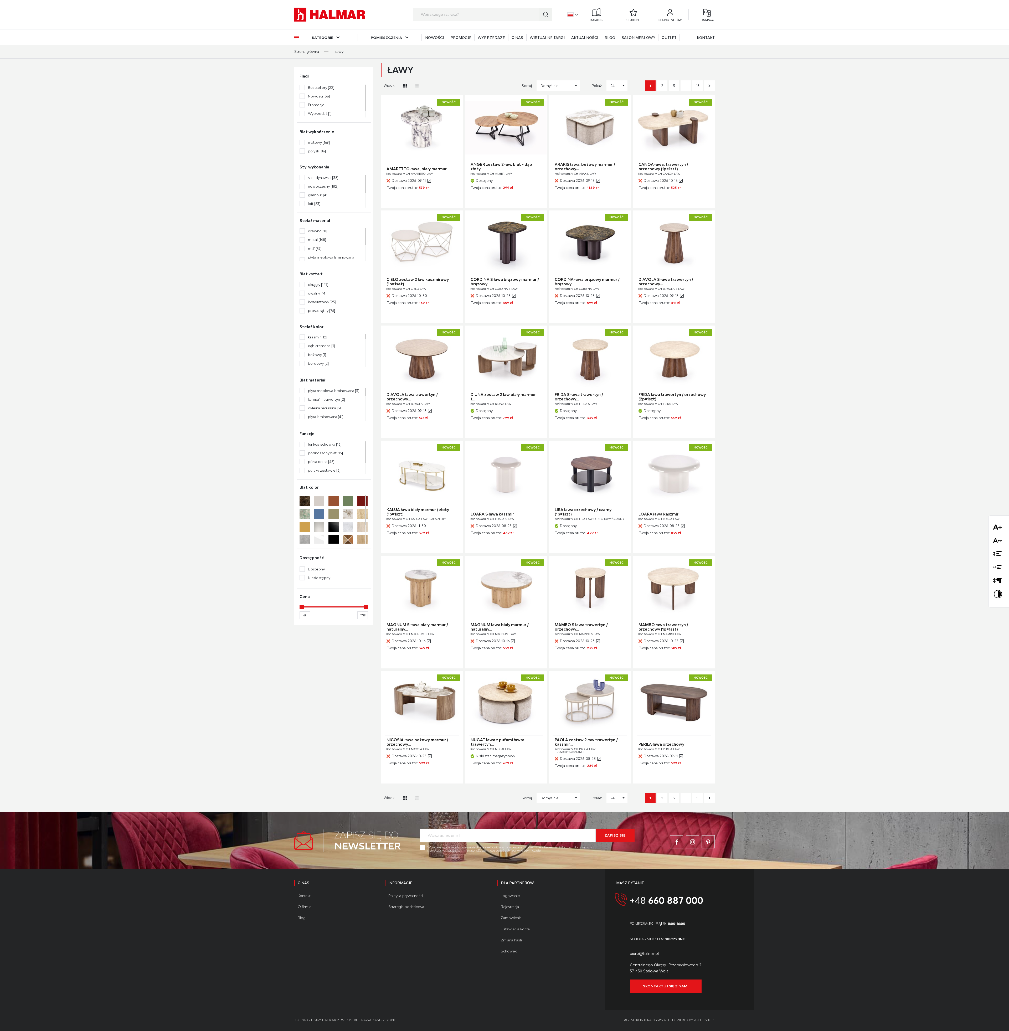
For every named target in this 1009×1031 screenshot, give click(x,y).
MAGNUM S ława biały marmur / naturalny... (417, 627)
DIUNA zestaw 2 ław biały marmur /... (503, 397)
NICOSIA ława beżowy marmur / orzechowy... (417, 742)
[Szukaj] (545, 14)
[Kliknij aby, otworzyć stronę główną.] (329, 15)
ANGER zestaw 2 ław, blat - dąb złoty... (501, 166)
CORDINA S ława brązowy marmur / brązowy (505, 281)
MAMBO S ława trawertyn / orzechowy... (581, 627)
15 (697, 86)
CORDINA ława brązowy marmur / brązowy (587, 281)
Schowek (509, 951)
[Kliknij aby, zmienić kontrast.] (998, 594)
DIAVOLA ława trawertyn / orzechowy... (412, 397)
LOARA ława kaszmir (658, 514)
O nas (517, 37)
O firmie (304, 907)
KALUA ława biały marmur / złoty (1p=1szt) (418, 512)
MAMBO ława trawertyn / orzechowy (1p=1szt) (663, 627)
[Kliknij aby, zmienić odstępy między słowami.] (998, 568)
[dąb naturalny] (362, 540)
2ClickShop (703, 1020)
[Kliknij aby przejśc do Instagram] (692, 841)
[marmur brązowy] (304, 501)
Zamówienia (511, 918)
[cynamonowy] (333, 501)
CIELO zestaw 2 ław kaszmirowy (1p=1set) (418, 281)
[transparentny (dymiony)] (333, 527)
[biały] (319, 540)
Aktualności (584, 37)
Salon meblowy (638, 37)
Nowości (434, 37)
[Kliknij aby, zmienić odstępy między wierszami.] (998, 554)
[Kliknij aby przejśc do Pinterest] (708, 841)
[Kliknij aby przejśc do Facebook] (676, 841)
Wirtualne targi (547, 37)
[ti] (669, 1020)
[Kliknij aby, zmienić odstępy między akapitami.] (998, 581)
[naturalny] (362, 527)
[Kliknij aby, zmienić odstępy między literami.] (998, 541)
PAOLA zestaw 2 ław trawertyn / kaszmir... (586, 742)
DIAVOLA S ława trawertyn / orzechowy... (666, 281)
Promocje (460, 37)
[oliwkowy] (333, 514)
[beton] (304, 540)
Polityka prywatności (405, 896)
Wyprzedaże (491, 37)
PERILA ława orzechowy (661, 744)
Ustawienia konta (515, 929)
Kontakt (706, 37)
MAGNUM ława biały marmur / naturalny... (500, 627)
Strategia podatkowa (406, 907)
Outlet (669, 37)
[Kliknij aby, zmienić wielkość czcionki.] (998, 528)
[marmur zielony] (304, 514)
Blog (610, 37)
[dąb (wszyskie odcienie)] (348, 540)
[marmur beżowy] (348, 514)
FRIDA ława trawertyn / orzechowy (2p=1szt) (672, 397)
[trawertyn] (362, 514)
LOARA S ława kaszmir (492, 514)
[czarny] (333, 540)
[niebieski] (319, 514)
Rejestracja (510, 907)
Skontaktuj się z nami (665, 986)
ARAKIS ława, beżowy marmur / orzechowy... (585, 166)
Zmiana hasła (512, 940)
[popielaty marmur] (348, 527)
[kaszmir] (319, 501)
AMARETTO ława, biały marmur (417, 169)
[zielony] (348, 501)
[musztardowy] (304, 527)
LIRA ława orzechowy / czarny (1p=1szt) (583, 512)
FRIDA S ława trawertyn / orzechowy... (579, 397)
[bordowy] (362, 501)
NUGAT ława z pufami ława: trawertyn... (497, 742)
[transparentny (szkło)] (319, 527)
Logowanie (510, 896)
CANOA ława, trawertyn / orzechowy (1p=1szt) (663, 166)
